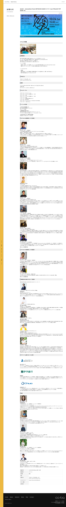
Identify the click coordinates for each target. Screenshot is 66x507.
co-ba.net (63, 1)
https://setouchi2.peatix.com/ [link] (25, 80)
